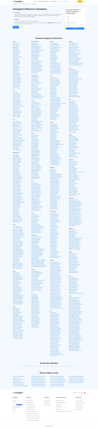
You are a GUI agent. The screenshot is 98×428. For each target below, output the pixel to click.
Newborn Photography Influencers (75, 205)
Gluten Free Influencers (17, 161)
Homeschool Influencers (73, 232)
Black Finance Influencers (36, 288)
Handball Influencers (35, 175)
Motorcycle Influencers (73, 168)
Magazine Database (31, 407)
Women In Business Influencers (75, 59)
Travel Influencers (16, 48)
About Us (15, 400)
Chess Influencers (34, 147)
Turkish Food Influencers (17, 197)
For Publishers (47, 400)
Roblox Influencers (53, 129)
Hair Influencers (16, 280)
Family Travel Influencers (36, 105)
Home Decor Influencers (17, 82)
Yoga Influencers (16, 64)
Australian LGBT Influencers (74, 129)
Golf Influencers (16, 55)
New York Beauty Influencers (18, 295)
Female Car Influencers (73, 189)
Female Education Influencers (74, 246)
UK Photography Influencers (74, 220)
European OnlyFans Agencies (18, 379)
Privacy (14, 409)
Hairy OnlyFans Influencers (74, 331)
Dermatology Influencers (73, 257)
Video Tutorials (79, 400)
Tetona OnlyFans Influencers (74, 342)
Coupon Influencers (35, 87)
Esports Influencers (53, 130)
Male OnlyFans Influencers (55, 293)
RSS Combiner (59, 407)
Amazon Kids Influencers (73, 279)
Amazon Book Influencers (55, 336)
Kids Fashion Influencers (73, 278)
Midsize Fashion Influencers (18, 256)
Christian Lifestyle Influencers (55, 50)
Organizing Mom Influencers (36, 207)
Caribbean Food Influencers (18, 198)
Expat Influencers (53, 62)
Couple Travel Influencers (36, 114)
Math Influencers (72, 234)
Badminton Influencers (35, 155)
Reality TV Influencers (54, 216)
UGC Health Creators (16, 107)
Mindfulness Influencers (73, 138)
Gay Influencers (72, 102)
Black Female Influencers (73, 89)
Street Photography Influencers (75, 207)
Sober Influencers (53, 55)
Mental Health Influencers (36, 46)
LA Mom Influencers (35, 204)
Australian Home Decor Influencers (37, 263)
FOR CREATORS (53, 1)
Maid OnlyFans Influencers (74, 349)
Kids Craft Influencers (73, 281)
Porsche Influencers (72, 180)
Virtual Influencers (16, 148)
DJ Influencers (53, 91)
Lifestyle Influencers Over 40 (55, 47)
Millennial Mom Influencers (36, 210)
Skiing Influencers (34, 156)
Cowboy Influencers (54, 56)
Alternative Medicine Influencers (75, 264)
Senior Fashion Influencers (18, 254)
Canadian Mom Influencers (36, 202)
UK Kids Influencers (72, 286)
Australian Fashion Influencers (18, 250)
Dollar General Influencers (36, 88)
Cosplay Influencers (16, 239)
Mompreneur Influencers (73, 56)
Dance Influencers (53, 212)
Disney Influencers (53, 231)
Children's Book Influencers (55, 315)
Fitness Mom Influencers (17, 326)
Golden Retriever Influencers (55, 198)
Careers (17, 404)
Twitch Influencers (53, 230)
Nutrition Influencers (16, 182)
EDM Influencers (53, 93)
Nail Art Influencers (35, 308)
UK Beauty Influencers (17, 294)
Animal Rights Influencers (55, 186)
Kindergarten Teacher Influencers (75, 244)
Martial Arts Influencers (35, 177)
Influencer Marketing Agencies (18, 376)
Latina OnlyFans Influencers (55, 271)
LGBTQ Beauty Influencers (18, 301)
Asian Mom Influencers (35, 198)
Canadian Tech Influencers (18, 137)
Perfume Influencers (16, 286)
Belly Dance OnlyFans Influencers (75, 336)
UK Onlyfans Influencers (54, 268)
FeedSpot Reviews (17, 407)
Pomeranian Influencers (54, 192)
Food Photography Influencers (74, 206)
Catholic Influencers (72, 154)
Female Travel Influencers (36, 109)
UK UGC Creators (16, 110)
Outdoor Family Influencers (36, 225)
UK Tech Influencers (16, 133)
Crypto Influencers (34, 277)
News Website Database (32, 413)
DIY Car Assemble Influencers (74, 179)
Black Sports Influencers (73, 95)
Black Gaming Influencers (55, 141)
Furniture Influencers (35, 257)
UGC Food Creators (16, 97)
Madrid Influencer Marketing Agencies (38, 384)
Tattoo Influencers (34, 325)
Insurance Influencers (35, 285)
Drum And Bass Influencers (55, 115)
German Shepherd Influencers (55, 196)
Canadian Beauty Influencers (18, 302)
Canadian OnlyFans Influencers (56, 270)
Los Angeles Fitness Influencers (19, 330)
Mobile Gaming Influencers (55, 147)
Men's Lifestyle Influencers (55, 63)
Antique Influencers (35, 258)
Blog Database (30, 402)
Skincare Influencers (16, 275)
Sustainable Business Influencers (75, 50)
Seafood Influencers (16, 171)
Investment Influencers (17, 85)
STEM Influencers (72, 231)
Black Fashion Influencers (17, 235)
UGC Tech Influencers (17, 149)
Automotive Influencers (73, 161)
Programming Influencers (17, 126)
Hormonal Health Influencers (36, 66)
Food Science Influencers (17, 202)
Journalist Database (31, 409)
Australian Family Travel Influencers (38, 226)
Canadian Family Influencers (36, 230)
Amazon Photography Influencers (75, 214)
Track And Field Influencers (36, 166)
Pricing (80, 1)
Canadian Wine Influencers (18, 220)
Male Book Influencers (54, 346)
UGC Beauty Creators (17, 96)
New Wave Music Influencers (55, 105)
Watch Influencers (16, 258)
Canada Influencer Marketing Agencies (57, 385)
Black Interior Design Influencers (37, 250)
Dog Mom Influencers (54, 178)
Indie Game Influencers (54, 155)
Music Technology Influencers (55, 97)
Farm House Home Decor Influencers (38, 261)
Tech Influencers (16, 59)
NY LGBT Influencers (73, 132)
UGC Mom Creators (16, 100)
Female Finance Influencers (36, 273)
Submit (75, 28)
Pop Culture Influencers (54, 215)
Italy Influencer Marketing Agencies (38, 385)
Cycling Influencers (35, 144)
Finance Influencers (35, 271)
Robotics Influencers (16, 144)
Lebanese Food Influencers (18, 177)
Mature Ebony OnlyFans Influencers (75, 311)
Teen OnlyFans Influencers (55, 301)
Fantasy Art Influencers (35, 318)
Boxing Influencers (34, 146)
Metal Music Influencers (54, 110)
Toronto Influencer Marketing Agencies (76, 377)
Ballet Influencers (53, 239)
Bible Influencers (72, 151)
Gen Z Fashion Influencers (17, 268)
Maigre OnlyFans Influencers (74, 343)
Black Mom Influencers (35, 188)
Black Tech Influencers (17, 124)
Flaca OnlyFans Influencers (74, 326)
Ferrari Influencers (72, 165)
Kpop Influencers (53, 92)
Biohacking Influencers (35, 55)
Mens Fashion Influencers (17, 229)
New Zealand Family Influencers (37, 228)
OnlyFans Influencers (17, 62)
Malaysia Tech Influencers (17, 141)
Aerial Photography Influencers (74, 217)
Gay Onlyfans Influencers (55, 283)
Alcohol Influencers (16, 204)
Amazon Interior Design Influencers (38, 96)
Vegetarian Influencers (17, 166)
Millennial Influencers (54, 58)
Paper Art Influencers (35, 313)
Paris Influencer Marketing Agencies (57, 384)
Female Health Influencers (36, 51)
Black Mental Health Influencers (37, 50)
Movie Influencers (53, 218)
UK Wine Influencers (16, 221)
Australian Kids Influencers (74, 287)
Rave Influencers (53, 95)
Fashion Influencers (16, 46)
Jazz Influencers (53, 87)
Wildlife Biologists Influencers (55, 175)
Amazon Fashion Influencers (18, 230)
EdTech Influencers (72, 235)
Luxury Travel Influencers (36, 103)
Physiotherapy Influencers (36, 62)
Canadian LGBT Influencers (74, 125)
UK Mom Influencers (35, 199)
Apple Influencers (16, 125)
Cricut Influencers (34, 305)
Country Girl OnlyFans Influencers (56, 299)
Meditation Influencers (73, 146)
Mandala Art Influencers (35, 312)
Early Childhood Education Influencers (76, 238)
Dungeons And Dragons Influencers (56, 144)
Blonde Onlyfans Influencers (55, 280)
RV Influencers (34, 118)
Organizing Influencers (35, 242)
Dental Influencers (72, 269)
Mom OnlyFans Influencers (55, 274)
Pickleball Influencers (35, 139)
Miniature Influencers (35, 324)
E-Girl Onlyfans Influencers (55, 276)
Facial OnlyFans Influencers (74, 323)
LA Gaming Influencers (54, 163)
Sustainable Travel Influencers (37, 111)
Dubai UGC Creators (16, 115)
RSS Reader (46, 402)
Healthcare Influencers (73, 253)
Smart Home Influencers (17, 130)
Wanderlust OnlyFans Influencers (75, 328)
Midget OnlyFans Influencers (55, 302)
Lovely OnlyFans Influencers (74, 315)
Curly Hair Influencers (17, 282)
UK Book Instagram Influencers (56, 328)
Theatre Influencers (53, 237)
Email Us (16, 27)
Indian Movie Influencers (54, 257)
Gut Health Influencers (35, 52)
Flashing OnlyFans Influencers (74, 308)
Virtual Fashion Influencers (18, 262)
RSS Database (30, 400)
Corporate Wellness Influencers (37, 70)
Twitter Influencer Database (33, 418)
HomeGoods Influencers (35, 89)
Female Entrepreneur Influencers (75, 52)
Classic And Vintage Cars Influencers (76, 172)
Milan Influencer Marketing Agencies (57, 376)
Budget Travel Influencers (36, 125)
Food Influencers (16, 47)
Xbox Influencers (53, 136)
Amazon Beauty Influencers (18, 279)
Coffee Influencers (16, 169)
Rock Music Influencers (54, 78)
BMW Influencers (72, 166)
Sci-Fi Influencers (53, 248)
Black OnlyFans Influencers (55, 275)
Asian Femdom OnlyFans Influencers (75, 322)
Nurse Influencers (72, 268)
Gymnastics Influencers (35, 170)
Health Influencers (16, 66)
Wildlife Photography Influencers (56, 177)
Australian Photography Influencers (75, 222)
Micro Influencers (16, 43)
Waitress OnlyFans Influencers (74, 346)
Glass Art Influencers (35, 321)
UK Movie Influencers (54, 254)
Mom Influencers (16, 54)
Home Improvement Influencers (37, 254)
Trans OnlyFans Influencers (55, 286)
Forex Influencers (34, 279)
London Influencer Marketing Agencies (38, 379)
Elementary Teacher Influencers (75, 239)
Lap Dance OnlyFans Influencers (75, 304)
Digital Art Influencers (35, 302)
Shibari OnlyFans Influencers (74, 330)
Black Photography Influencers (74, 96)
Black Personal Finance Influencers (37, 280)
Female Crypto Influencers (36, 281)
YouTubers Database (31, 411)
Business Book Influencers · (55, 334)
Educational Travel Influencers (37, 128)
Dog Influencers (53, 170)
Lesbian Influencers (72, 103)
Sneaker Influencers (16, 257)
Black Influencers (72, 69)
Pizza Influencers (16, 173)
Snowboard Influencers (35, 158)
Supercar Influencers (73, 162)
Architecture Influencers (35, 239)
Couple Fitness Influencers (18, 336)
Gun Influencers (16, 83)
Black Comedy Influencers (55, 252)
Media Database (47, 404)
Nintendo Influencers (54, 126)
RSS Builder (58, 409)
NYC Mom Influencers (35, 200)
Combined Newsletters (61, 402)
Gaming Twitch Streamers (55, 128)
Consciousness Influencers (74, 147)
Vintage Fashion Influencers (18, 237)
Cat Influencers (53, 171)
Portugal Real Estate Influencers (75, 297)
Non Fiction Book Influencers (55, 332)
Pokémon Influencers (54, 149)
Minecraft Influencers (54, 125)
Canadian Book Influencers (55, 330)
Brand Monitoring (59, 400)
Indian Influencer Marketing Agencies (57, 377)
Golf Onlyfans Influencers (55, 290)
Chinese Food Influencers (17, 181)
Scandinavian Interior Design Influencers (38, 266)
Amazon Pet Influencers (54, 179)
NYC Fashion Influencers (17, 249)
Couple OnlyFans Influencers (55, 263)
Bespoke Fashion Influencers (18, 265)
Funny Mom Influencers (35, 195)
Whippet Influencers (72, 299)
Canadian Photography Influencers (75, 221)
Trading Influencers (35, 276)
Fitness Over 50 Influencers (18, 321)
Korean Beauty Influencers (17, 297)
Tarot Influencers (72, 142)
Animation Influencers (54, 227)
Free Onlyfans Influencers (55, 266)
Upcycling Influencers (54, 51)
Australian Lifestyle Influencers (56, 73)
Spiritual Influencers (16, 70)
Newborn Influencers (73, 290)
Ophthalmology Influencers (74, 261)
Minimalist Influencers (54, 46)
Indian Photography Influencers (75, 224)
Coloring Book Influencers (55, 327)
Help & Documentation (80, 402)
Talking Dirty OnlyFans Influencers (75, 350)
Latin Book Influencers (54, 347)
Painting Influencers (35, 297)
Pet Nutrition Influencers (54, 181)
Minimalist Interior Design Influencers (38, 259)
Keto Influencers (16, 163)
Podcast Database (31, 404)
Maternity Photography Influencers (75, 218)
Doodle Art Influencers (35, 317)
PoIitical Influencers (16, 77)
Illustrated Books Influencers (55, 353)
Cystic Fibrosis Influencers (36, 60)
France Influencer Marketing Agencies (57, 382)
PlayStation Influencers (54, 145)
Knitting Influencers (35, 298)
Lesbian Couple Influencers (74, 118)
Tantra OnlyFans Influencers (74, 316)
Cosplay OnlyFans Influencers (55, 267)
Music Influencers (53, 77)
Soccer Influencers (34, 142)
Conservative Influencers (17, 78)
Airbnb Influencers (34, 106)
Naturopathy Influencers (73, 267)
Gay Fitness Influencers (73, 117)
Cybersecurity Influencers (17, 129)
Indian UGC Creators (16, 114)
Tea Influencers (15, 208)
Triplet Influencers (34, 218)
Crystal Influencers (72, 144)
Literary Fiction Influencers (55, 340)
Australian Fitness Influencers (18, 334)
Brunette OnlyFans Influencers (55, 298)
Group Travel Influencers (36, 126)
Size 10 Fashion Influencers (18, 252)
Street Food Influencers (17, 194)
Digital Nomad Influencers (36, 115)
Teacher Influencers (72, 236)
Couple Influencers (16, 60)
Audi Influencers (72, 184)
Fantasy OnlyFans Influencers (74, 309)
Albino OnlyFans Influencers (74, 305)
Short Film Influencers (54, 219)
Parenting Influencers (17, 79)
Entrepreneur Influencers (73, 43)
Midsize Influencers (16, 238)
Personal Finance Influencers (36, 272)
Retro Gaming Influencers (55, 140)
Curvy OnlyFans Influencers (55, 291)
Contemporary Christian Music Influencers (58, 103)
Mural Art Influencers (35, 320)
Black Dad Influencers (35, 224)
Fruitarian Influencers (17, 175)
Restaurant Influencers (17, 159)
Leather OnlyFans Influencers (74, 300)
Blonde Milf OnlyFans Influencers (75, 318)
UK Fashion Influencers (17, 248)
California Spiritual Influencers (74, 152)
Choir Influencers (53, 119)
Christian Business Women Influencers (76, 63)
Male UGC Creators (16, 99)
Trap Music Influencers (54, 108)
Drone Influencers (72, 225)
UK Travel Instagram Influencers (37, 121)
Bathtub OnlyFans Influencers (74, 324)
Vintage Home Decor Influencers (37, 253)
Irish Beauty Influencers (17, 299)
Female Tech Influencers (17, 122)
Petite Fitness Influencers (17, 332)
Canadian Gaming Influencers (55, 157)
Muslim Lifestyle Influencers (55, 66)
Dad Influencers (34, 222)
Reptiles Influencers (54, 173)
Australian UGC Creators (17, 104)
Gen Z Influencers (53, 60)
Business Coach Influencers (74, 47)
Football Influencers (35, 143)
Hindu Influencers (72, 148)
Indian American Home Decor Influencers (39, 265)
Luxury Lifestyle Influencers (55, 44)
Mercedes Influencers (73, 183)
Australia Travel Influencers (36, 124)
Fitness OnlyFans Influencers (55, 279)
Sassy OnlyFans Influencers (74, 335)
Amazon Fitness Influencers (18, 331)
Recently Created (79, 407)
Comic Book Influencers (54, 317)
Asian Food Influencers (17, 189)
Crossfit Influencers (16, 311)
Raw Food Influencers (17, 186)
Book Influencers (53, 312)
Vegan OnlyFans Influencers (55, 294)
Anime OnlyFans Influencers (55, 303)
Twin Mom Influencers (35, 208)
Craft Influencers (34, 295)
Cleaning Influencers (35, 240)
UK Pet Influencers (53, 200)
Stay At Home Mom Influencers (37, 206)
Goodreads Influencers (54, 342)
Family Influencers (34, 214)
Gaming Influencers (53, 124)
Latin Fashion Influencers (17, 266)
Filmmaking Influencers (54, 214)
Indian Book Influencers (54, 350)
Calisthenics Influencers (17, 324)
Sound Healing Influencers (74, 140)
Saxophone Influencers (54, 114)
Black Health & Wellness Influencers (75, 78)
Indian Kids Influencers (73, 289)
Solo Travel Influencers (35, 107)
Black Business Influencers (74, 54)
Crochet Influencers (35, 301)
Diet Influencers (34, 73)
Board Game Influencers (54, 132)
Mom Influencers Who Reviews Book (57, 354)
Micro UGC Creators (16, 103)
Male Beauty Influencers (17, 289)
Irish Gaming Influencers (54, 164)
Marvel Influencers (53, 235)
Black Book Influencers (54, 316)
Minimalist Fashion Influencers (18, 253)
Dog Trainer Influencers (54, 185)
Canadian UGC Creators (17, 111)
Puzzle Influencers (53, 137)
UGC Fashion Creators (17, 93)
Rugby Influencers (34, 173)
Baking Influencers (16, 156)
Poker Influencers (53, 134)
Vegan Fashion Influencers (18, 264)
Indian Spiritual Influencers (74, 156)
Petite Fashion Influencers (17, 242)
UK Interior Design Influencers (37, 251)
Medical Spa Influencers (73, 271)
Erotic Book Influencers (54, 339)
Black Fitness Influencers (17, 323)
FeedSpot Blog (79, 409)
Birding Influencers (53, 204)
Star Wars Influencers (54, 234)
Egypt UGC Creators (16, 116)
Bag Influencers (34, 85)
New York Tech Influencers (18, 138)
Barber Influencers (16, 293)
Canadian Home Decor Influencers (37, 262)
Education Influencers (17, 74)
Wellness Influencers (16, 67)
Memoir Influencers (53, 343)
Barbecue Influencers (17, 174)
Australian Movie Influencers (55, 256)
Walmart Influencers (35, 81)
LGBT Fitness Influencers (73, 113)
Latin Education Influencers (74, 243)
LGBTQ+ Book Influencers (55, 351)
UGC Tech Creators (16, 108)
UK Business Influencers (73, 55)
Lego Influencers (53, 133)
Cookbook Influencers (17, 188)
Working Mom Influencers (36, 193)
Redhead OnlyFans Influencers (56, 278)
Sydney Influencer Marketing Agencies (76, 382)
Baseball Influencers (35, 154)
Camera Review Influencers (74, 213)
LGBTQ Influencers (72, 101)
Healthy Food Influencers (17, 158)
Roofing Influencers (35, 244)
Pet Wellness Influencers (54, 182)
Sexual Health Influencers (36, 47)
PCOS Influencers (34, 59)
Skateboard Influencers (35, 152)
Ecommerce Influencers (35, 93)
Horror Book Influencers (54, 326)
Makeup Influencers (16, 274)
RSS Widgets (58, 404)
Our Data (15, 402)
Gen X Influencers (53, 59)
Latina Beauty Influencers (17, 276)
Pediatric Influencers (73, 260)
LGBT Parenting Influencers (36, 232)
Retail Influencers (34, 92)
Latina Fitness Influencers (17, 327)
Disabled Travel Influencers (36, 130)
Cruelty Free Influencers (17, 291)
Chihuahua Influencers (54, 193)
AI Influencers (15, 128)
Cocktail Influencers (16, 205)
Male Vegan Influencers (17, 185)
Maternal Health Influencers (36, 64)
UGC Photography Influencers (74, 210)
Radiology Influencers (73, 265)
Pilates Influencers (16, 309)
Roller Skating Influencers (36, 169)
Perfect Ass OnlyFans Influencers (75, 303)
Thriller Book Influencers (54, 320)
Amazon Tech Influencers (17, 134)
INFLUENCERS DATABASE (43, 1)
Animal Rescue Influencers (55, 188)
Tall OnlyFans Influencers (54, 287)
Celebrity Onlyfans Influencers (55, 289)
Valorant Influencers (54, 148)
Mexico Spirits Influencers (17, 219)
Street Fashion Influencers (17, 231)
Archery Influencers (35, 174)
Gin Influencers (15, 211)
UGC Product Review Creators (18, 105)
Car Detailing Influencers (73, 191)
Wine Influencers (16, 167)
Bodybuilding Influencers (17, 312)
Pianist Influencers (53, 89)
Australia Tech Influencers (17, 145)
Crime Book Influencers (54, 319)
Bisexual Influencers (72, 106)
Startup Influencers (72, 44)
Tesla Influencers (72, 185)
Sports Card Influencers (35, 165)
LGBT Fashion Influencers (73, 109)
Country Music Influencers (55, 80)
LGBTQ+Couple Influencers (74, 110)
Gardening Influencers (17, 81)
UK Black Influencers (73, 93)
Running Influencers (16, 75)
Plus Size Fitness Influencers (18, 316)
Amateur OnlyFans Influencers (55, 282)
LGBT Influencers (16, 58)
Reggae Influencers (53, 111)
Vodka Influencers (16, 212)
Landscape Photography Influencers (75, 209)
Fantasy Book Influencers (55, 335)
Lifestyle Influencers (16, 52)
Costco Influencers (34, 80)
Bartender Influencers (17, 216)
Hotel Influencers (34, 129)
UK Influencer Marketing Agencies (37, 377)
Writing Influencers (53, 355)
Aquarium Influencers (54, 208)
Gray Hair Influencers (17, 283)
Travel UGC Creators (16, 95)
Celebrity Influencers (54, 226)
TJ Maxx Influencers (35, 84)
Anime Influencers (53, 229)
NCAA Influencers (34, 162)
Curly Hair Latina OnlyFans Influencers (76, 339)
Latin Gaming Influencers (54, 156)
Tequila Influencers (16, 215)
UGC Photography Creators (18, 101)
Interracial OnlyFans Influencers (56, 297)
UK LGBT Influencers (73, 124)
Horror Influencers (16, 86)
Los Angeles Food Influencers (18, 193)
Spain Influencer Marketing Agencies (38, 382)
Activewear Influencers (17, 246)
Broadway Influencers (54, 238)
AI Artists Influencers (35, 310)
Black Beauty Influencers (17, 287)
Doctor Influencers (72, 254)
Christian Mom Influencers (36, 189)
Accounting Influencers (35, 284)
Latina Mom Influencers (35, 196)
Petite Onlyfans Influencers (55, 272)
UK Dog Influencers (53, 201)
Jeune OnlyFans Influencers (74, 345)
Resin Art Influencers (35, 309)
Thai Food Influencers (17, 179)
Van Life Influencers (35, 117)
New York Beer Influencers (18, 217)
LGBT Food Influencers (73, 114)
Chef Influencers (16, 170)
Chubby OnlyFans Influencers (55, 305)
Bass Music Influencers (54, 107)
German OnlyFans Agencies (18, 384)
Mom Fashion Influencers (17, 245)
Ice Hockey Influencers (35, 161)
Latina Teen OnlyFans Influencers (75, 320)
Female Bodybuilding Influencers (19, 320)
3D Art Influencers (34, 314)
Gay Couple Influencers (73, 121)
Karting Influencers (34, 178)
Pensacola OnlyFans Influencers (75, 312)
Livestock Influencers (54, 205)
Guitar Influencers (53, 88)
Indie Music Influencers (54, 84)
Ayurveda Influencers (35, 56)
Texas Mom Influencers (35, 203)
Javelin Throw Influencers (36, 167)
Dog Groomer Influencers (54, 190)
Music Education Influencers (55, 100)
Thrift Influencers (16, 261)
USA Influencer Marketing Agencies (38, 376)
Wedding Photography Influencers (75, 203)
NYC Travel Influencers (35, 122)
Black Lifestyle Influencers (55, 64)
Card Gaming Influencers (54, 153)
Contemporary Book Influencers (56, 338)
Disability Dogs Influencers (55, 197)
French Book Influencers (54, 349)
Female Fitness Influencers (18, 319)
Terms (14, 411)
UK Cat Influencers (53, 202)
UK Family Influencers (35, 229)
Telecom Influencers (16, 132)
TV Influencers (53, 223)
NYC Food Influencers (17, 192)
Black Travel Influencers (35, 110)
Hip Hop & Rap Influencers (55, 81)
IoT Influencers (15, 136)
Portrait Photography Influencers (75, 202)
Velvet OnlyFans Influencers (74, 301)
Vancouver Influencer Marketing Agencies (77, 379)
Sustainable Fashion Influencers (19, 234)
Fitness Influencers (16, 50)
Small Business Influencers (74, 46)
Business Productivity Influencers (75, 58)
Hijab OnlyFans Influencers (55, 295)
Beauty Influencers (16, 51)
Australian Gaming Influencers (55, 161)
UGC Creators (15, 92)
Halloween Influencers (54, 246)
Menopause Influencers (35, 48)
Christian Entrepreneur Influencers (75, 64)
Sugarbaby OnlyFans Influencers (75, 338)
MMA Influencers (34, 136)
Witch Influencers (53, 52)
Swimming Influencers (35, 159)
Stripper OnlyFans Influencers (74, 327)
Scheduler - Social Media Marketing (63, 411)
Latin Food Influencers (17, 200)
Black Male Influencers (73, 91)
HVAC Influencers (34, 246)
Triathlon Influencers (35, 171)
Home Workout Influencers (18, 335)
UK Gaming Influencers (54, 160)
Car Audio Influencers (73, 192)
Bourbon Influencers (16, 213)
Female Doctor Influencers (74, 272)
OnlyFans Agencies (16, 377)
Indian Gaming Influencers (55, 159)
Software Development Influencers (19, 140)
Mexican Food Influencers (17, 178)
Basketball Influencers (35, 150)
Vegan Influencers (16, 73)
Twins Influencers (34, 217)
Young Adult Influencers (54, 313)
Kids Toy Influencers (72, 283)
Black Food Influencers (73, 84)
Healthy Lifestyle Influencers (55, 71)
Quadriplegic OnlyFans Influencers (75, 314)
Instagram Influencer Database (33, 415)
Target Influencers (34, 78)
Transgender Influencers (73, 105)
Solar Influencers (16, 147)
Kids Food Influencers (17, 162)
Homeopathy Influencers (73, 263)
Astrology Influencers (73, 143)
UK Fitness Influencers (17, 328)
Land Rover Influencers (73, 188)
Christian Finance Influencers (36, 290)
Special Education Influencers (74, 240)
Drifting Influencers (72, 187)
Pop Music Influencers (54, 85)
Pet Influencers (15, 71)
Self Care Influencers (16, 87)
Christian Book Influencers (55, 321)
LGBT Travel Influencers (35, 113)
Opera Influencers (53, 96)
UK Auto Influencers (72, 169)
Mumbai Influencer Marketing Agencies (57, 379)
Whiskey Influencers (16, 209)
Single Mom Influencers (35, 187)
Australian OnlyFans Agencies (18, 382)
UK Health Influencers (35, 63)
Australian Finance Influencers (37, 287)
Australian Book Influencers (55, 331)
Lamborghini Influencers (73, 164)
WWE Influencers (53, 242)
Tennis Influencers (34, 148)
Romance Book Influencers (55, 323)
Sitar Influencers (53, 112)
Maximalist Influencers (54, 48)
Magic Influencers (53, 245)
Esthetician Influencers (73, 258)
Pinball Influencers (53, 152)
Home (35, 1)
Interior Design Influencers (36, 236)
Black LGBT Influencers (73, 126)
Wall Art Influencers (35, 316)
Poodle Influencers (53, 194)
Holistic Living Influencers (73, 139)
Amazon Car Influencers (73, 177)
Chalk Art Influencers (35, 327)
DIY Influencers (34, 243)
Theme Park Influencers (54, 233)
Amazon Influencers (16, 63)
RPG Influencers (53, 138)
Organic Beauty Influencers (18, 278)
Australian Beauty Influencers (18, 298)
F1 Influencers (71, 181)
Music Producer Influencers (55, 99)
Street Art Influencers (35, 304)
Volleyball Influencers (35, 163)
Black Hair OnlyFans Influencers (75, 347)
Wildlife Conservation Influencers (56, 174)
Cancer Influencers (34, 58)
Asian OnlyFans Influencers (55, 264)
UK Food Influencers (16, 190)
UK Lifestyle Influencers (54, 67)
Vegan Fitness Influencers (17, 317)
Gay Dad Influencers (72, 122)
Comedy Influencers (54, 241)
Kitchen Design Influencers (36, 255)
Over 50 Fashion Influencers (18, 241)
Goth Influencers (53, 54)
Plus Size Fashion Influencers (18, 233)
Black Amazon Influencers (74, 92)
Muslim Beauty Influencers (18, 290)
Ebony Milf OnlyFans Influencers (75, 307)
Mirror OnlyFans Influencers (74, 332)
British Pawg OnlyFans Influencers (75, 319)
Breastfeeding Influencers (36, 192)
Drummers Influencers (54, 116)
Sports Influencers (34, 135)
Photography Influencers (17, 56)
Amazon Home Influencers (36, 95)
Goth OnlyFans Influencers (55, 306)
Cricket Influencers (34, 140)
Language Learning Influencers (74, 247)
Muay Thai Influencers (35, 151)
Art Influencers (34, 294)
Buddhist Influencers (73, 150)
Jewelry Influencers (16, 260)
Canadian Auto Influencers (74, 175)
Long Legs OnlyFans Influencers (75, 334)
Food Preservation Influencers (18, 201)
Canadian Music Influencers (55, 104)
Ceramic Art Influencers (35, 306)
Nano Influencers (16, 44)
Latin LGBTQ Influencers (73, 128)
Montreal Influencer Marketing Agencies (76, 376)
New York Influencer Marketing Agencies (20, 385)
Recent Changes (79, 404)
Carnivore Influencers (17, 165)
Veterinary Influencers (54, 189)
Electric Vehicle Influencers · (74, 176)
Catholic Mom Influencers (36, 191)
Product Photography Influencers (75, 216)
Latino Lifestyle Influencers (55, 70)
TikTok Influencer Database (32, 420)
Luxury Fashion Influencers (18, 227)
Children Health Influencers (36, 67)
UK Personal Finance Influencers (37, 283)
